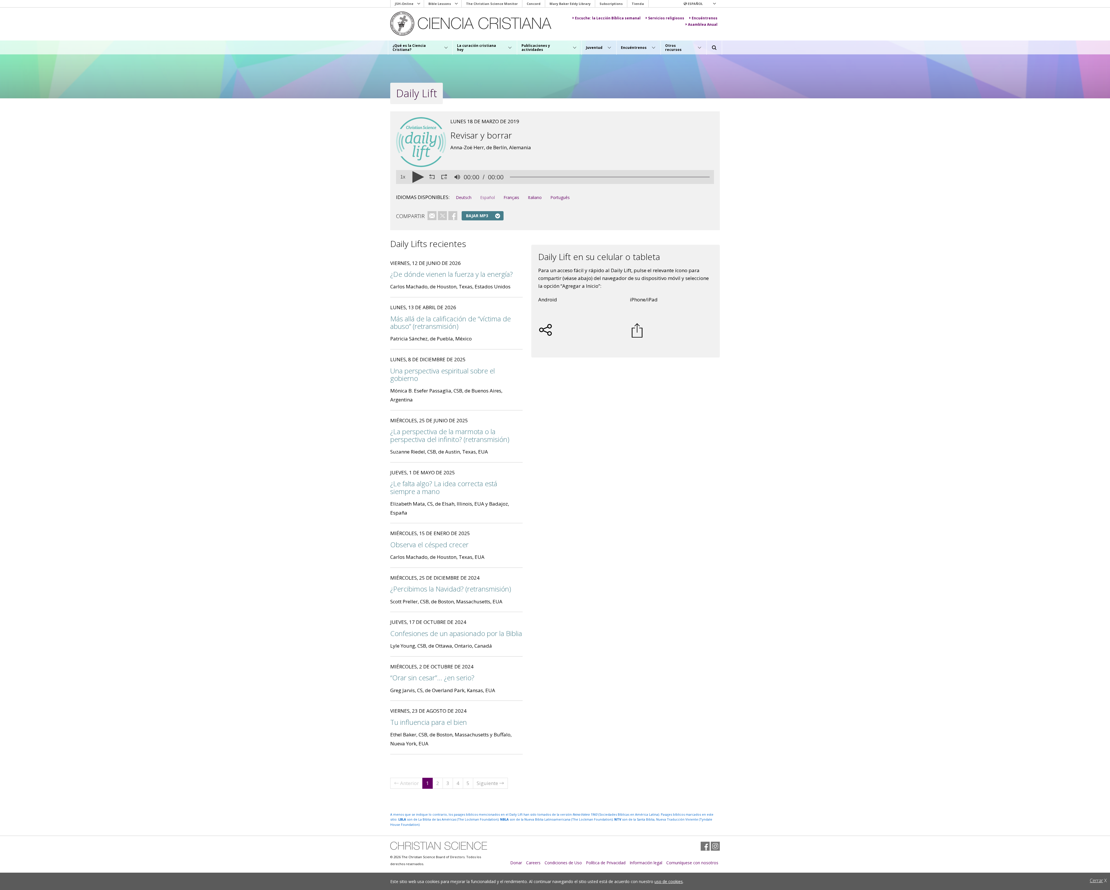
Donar (516, 862)
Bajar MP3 (477, 215)
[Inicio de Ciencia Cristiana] (438, 846)
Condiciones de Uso (563, 862)
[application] (555, 177)
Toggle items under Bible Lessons (456, 4)
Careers (533, 862)
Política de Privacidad (606, 862)
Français (511, 197)
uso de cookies (668, 881)
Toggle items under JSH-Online (419, 4)
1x (402, 177)
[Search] (714, 47)
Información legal (646, 862)
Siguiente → (490, 783)
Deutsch (463, 197)
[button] (699, 4)
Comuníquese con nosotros (692, 862)
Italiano (535, 197)
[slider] (609, 177)
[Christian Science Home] (476, 24)
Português (560, 197)
